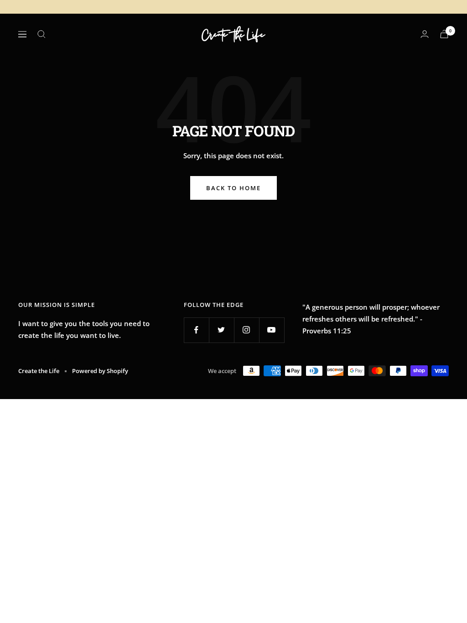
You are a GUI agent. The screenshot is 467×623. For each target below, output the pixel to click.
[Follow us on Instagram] (246, 330)
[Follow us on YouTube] (271, 330)
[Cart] (444, 34)
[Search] (41, 34)
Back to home (233, 188)
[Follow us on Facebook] (196, 330)
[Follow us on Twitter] (221, 330)
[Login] (424, 34)
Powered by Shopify (100, 371)
